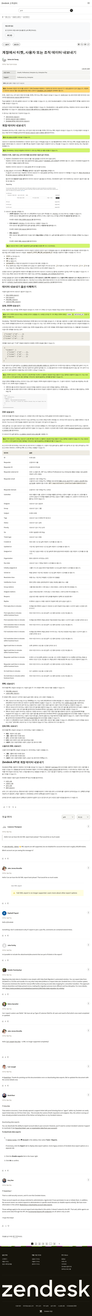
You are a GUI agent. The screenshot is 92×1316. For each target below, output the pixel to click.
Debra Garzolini (13, 1004)
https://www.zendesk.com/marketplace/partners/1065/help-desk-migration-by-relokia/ (34, 988)
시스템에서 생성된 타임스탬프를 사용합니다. (35, 365)
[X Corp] (81, 44)
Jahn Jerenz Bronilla (15, 868)
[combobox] (68, 817)
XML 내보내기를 (24, 241)
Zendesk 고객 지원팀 (44, 90)
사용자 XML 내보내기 (12, 693)
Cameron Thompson (15, 827)
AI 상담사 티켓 (11, 137)
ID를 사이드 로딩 (64, 481)
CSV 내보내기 (23, 229)
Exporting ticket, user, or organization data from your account (36, 1128)
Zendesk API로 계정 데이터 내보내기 (18, 121)
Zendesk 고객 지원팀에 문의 (50, 274)
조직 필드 (50, 709)
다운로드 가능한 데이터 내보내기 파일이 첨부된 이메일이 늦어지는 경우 (30, 282)
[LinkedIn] (78, 44)
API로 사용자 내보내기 (51, 769)
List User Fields (63, 713)
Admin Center (12, 1140)
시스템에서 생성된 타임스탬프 (29, 434)
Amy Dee (17, 1041)
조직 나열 (9, 785)
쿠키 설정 (46, 1305)
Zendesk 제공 (48, 1311)
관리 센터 (9, 170)
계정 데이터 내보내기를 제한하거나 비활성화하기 (34, 109)
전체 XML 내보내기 (12, 299)
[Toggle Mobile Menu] (89, 3)
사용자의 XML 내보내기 (13, 302)
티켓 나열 (9, 781)
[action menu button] (88, 826)
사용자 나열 (9, 783)
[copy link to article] (88, 44)
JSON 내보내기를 (70, 703)
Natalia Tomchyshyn (15, 970)
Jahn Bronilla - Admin (11, 846)
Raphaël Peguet (13, 913)
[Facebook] (85, 44)
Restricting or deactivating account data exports (36, 1205)
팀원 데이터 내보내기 (13, 97)
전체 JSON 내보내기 (25, 219)
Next (59, 1244)
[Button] (4, 807)
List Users (54, 767)
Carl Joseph (10, 1041)
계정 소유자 (38, 161)
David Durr (7, 1077)
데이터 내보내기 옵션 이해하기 (16, 119)
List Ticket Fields (32, 718)
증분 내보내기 (10, 788)
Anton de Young (13, 59)
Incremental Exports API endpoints (40, 1211)
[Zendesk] (46, 1288)
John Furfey (12, 945)
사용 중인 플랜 (86, 69)
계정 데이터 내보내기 (12, 117)
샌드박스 (55, 213)
